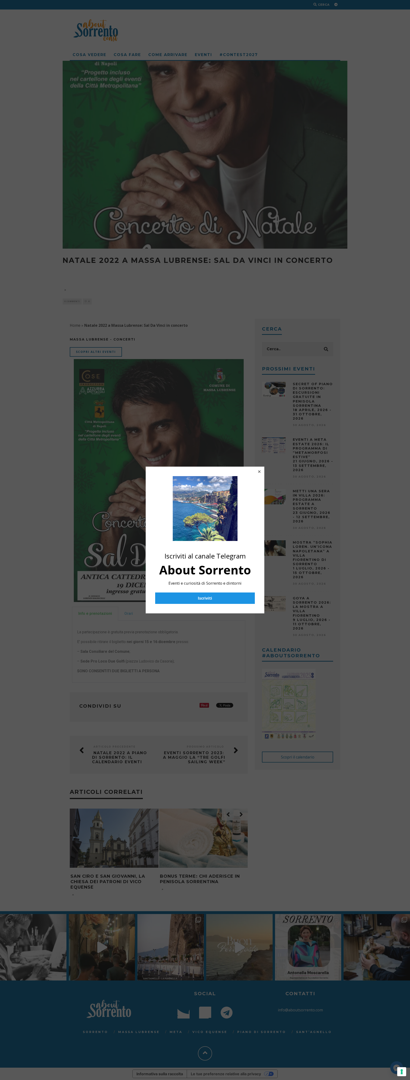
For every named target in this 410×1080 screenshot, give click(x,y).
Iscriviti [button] (205, 598)
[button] (259, 471)
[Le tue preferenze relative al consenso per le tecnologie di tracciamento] (401, 1071)
